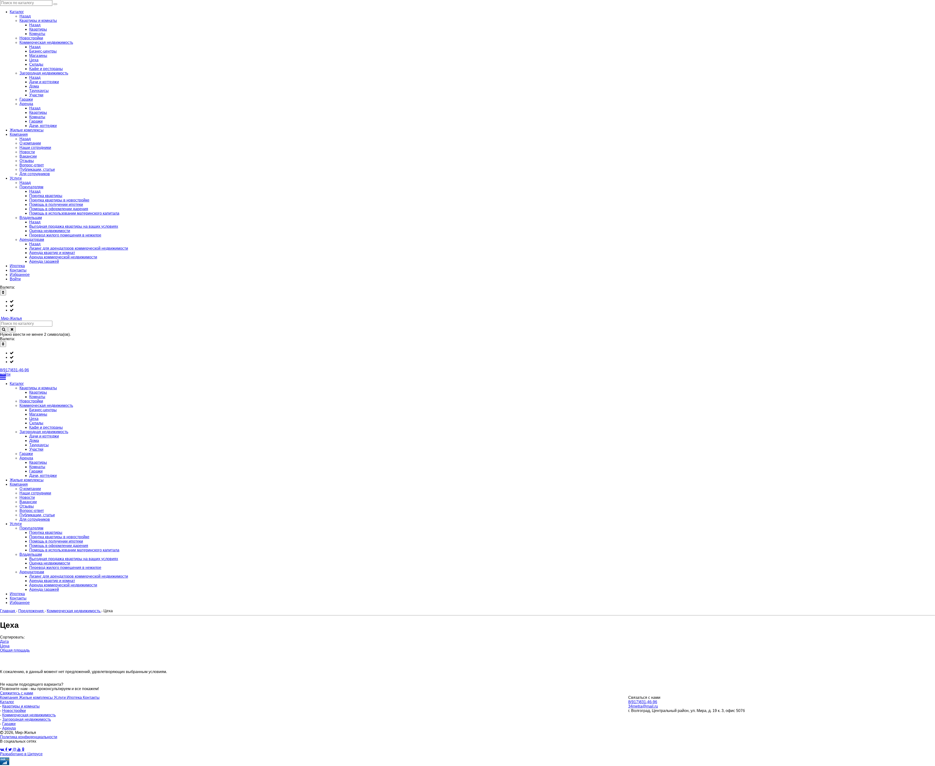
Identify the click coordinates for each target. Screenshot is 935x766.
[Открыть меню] (467, 377)
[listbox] (467, 305)
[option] (472, 301)
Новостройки (14, 711)
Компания (9, 697)
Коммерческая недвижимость (29, 715)
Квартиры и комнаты (21, 706)
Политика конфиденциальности (28, 737)
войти (5, 374)
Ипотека (75, 697)
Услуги (60, 697)
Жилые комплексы (36, 697)
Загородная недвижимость (26, 719)
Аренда (9, 728)
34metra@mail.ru (643, 706)
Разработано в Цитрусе (21, 754)
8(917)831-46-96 (14, 370)
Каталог (7, 702)
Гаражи (9, 724)
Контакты (91, 697)
